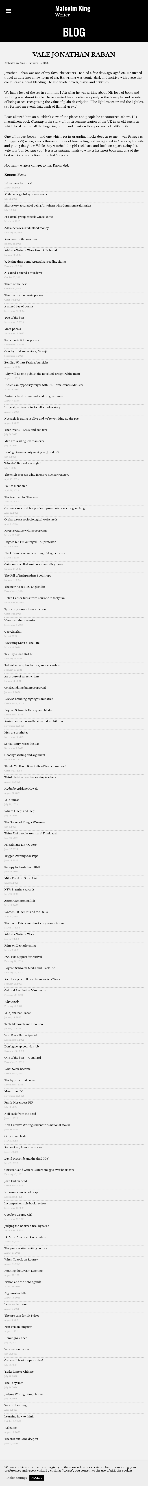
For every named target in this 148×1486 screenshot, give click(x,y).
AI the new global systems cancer (25, 194)
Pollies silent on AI (16, 486)
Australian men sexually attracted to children (34, 721)
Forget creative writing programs (25, 530)
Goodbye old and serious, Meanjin (26, 351)
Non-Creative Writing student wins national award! (37, 1125)
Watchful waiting (15, 1405)
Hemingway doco (15, 1338)
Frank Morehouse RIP (18, 1102)
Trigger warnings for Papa (21, 856)
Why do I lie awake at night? (22, 463)
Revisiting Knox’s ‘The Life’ (22, 643)
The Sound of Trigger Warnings (24, 822)
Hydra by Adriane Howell (21, 788)
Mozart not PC (13, 1091)
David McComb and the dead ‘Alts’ (26, 1158)
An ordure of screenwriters (21, 676)
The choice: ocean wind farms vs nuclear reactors (36, 474)
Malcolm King (16, 63)
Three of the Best (15, 284)
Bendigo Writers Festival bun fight (26, 362)
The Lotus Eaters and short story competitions (34, 923)
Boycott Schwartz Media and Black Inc (29, 968)
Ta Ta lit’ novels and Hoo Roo (23, 1024)
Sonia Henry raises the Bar (21, 743)
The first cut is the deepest (21, 1439)
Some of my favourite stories (23, 1147)
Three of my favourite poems (23, 295)
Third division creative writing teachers (30, 777)
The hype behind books (19, 1080)
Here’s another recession (20, 620)
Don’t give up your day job (21, 1046)
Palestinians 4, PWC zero (20, 844)
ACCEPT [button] (37, 1477)
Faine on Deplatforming (20, 945)
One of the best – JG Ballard (22, 1057)
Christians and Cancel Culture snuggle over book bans (39, 1170)
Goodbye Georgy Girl (18, 1214)
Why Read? (11, 1001)
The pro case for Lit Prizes (21, 1315)
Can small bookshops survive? (23, 1360)
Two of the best (14, 317)
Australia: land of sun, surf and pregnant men (33, 396)
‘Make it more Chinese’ (19, 1371)
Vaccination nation (16, 1349)
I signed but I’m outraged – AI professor (30, 542)
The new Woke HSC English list (24, 586)
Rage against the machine (21, 239)
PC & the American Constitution (25, 1237)
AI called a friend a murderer (23, 273)
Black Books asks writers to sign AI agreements (34, 553)
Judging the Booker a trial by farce (26, 1226)
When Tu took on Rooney (21, 1259)
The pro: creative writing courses (25, 1248)
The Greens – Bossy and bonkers (25, 429)
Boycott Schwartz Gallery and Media (28, 710)
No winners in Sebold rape (21, 1192)
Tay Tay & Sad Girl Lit (18, 654)
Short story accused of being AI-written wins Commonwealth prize (47, 205)
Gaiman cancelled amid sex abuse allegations (33, 564)
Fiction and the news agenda (22, 1282)
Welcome (10, 1427)
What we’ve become (17, 1069)
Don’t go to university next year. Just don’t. (32, 452)
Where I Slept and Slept (19, 811)
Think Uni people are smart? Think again (31, 833)
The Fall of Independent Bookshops (27, 575)
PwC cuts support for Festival (23, 956)
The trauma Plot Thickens (21, 497)
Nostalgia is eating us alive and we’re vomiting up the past (41, 418)
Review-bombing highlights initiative (28, 699)
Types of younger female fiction (25, 609)
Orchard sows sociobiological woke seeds (30, 519)
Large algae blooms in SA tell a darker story (32, 407)
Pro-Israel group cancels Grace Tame (28, 216)
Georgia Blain (13, 631)
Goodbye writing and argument (24, 755)
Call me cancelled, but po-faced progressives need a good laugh (45, 508)
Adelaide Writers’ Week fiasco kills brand (30, 250)
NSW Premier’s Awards (19, 889)
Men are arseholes (16, 732)
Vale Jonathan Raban (18, 1013)
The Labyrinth (13, 1383)
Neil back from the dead (20, 1113)
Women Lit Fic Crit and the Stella (26, 912)
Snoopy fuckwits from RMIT (23, 867)
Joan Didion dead (15, 1181)
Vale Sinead (11, 800)
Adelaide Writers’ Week (19, 934)
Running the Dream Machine (23, 1270)
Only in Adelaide (15, 1136)
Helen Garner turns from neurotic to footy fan (34, 598)
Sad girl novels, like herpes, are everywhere (32, 665)
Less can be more (15, 1304)
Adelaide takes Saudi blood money (26, 228)
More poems (12, 329)
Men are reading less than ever (24, 441)
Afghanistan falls (15, 1293)
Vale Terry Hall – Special (20, 1035)
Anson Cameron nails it (19, 900)
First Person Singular (18, 1326)
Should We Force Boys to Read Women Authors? (35, 766)
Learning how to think (19, 1416)
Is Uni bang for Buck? (18, 183)
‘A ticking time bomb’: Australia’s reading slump (35, 261)
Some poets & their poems (21, 340)
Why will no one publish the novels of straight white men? (42, 373)
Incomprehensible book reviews (25, 1203)
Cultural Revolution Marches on (25, 990)
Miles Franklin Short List (20, 878)
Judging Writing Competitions (23, 1394)
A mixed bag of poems (18, 306)
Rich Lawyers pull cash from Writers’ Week (32, 979)
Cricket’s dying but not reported (25, 687)
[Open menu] (8, 10)
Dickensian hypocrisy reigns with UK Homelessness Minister (43, 385)
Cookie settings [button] (16, 1477)
